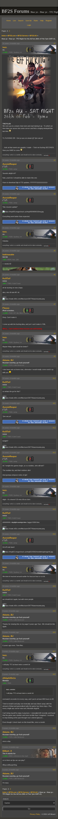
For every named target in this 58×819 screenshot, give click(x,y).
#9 (54, 356)
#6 (54, 275)
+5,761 (5, 169)
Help (41, 20)
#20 (54, 632)
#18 (54, 586)
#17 (54, 563)
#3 (54, 194)
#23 (54, 728)
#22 (54, 674)
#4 (54, 228)
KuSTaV (6, 278)
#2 (54, 160)
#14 (54, 486)
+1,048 (5, 313)
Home (8, 20)
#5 (54, 251)
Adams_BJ (8, 360)
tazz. (5, 47)
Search (20, 20)
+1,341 (5, 52)
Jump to (5, 799)
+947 (4, 283)
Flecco (6, 308)
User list (29, 20)
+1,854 (5, 756)
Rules (36, 20)
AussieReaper (10, 164)
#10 (54, 378)
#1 (54, 43)
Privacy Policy (35, 814)
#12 (54, 428)
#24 (54, 747)
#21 (54, 651)
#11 (54, 403)
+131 (4, 683)
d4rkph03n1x (9, 678)
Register (49, 20)
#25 (54, 770)
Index (4, 36)
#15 (54, 509)
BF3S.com (12, 36)
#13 (54, 452)
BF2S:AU (33, 36)
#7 (54, 304)
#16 (54, 534)
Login (29, 25)
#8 (54, 333)
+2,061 (5, 365)
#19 (54, 611)
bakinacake (8, 254)
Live (14, 20)
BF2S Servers (23, 36)
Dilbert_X (7, 751)
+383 (4, 259)
